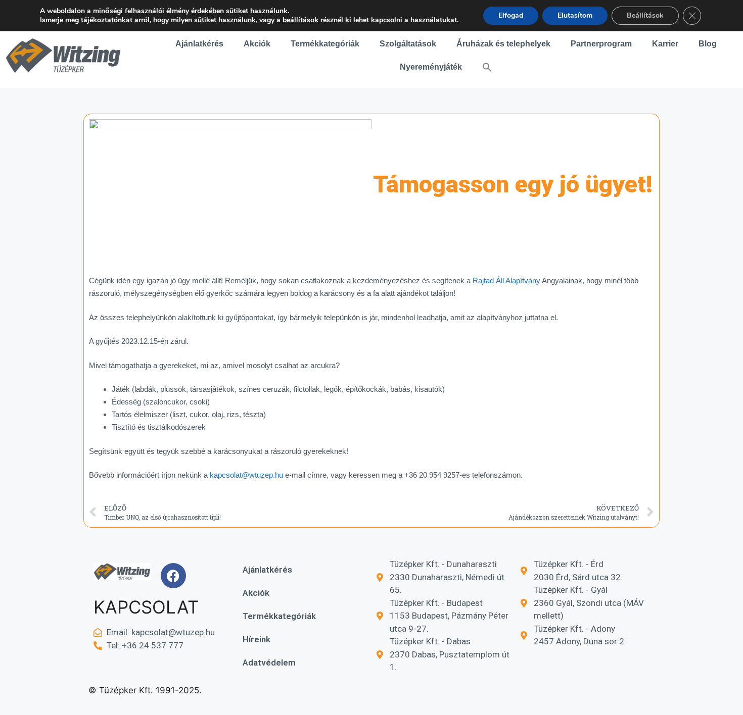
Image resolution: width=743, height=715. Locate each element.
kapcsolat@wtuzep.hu (246, 475)
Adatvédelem (269, 662)
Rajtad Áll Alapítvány (506, 280)
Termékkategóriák (325, 43)
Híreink (256, 639)
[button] (487, 67)
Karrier (665, 43)
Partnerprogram (601, 43)
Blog (708, 43)
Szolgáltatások (408, 43)
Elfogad (510, 15)
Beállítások (645, 15)
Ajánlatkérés (199, 43)
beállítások (300, 20)
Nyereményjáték (431, 67)
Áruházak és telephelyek (503, 43)
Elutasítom (575, 15)
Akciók (257, 43)
